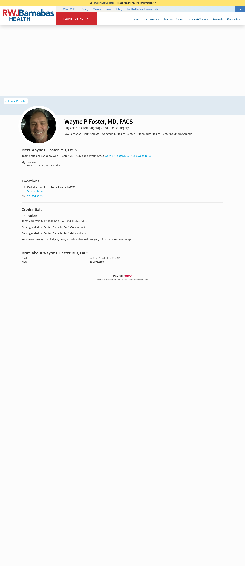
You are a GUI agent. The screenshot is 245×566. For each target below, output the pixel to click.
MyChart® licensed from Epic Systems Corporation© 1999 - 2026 (122, 279)
